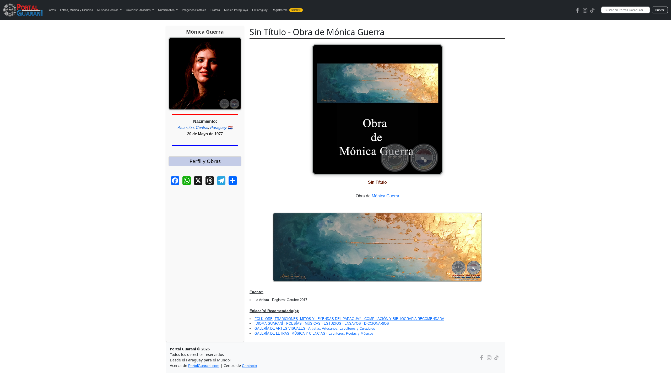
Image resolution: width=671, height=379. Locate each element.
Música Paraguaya (236, 10)
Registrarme (286, 10)
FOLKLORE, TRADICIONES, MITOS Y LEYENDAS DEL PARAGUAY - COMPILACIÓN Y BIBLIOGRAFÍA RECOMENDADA (349, 319)
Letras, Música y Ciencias (76, 10)
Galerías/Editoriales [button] (138, 10)
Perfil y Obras (205, 161)
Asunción (186, 127)
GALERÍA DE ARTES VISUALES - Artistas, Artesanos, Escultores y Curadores (315, 328)
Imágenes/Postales (194, 10)
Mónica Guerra (385, 196)
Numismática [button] (166, 10)
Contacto (249, 366)
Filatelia (215, 10)
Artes (52, 10)
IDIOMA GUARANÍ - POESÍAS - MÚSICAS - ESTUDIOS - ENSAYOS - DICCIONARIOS (322, 323)
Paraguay (218, 127)
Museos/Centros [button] (108, 10)
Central (202, 127)
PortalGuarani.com (203, 366)
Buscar (659, 10)
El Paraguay (260, 10)
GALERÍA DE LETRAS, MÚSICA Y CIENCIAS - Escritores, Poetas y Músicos (314, 333)
